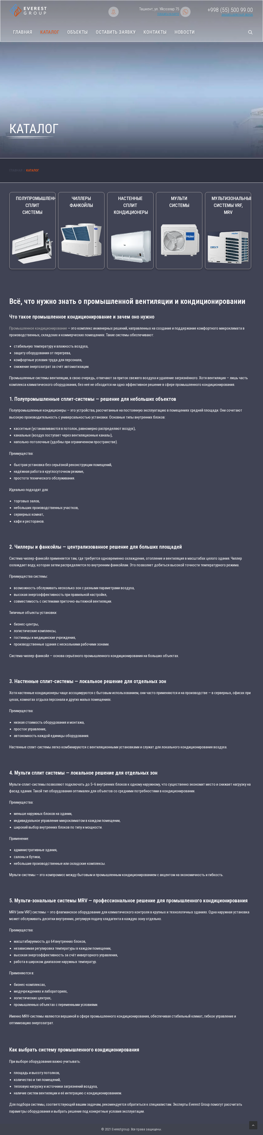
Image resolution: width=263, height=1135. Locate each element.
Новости (185, 32)
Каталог (49, 32)
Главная (22, 32)
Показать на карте (168, 14)
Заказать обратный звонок (237, 14)
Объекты (77, 32)
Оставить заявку (116, 32)
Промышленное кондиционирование (38, 328)
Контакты (155, 32)
